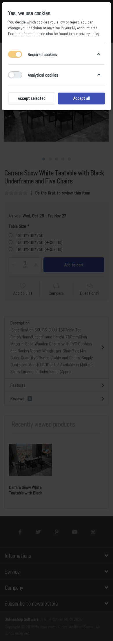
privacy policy (89, 33)
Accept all (81, 98)
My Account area (85, 28)
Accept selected (31, 98)
